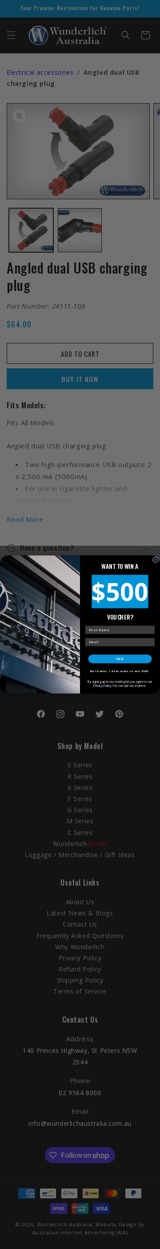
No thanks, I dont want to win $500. (120, 671)
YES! (120, 659)
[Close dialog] (155, 559)
